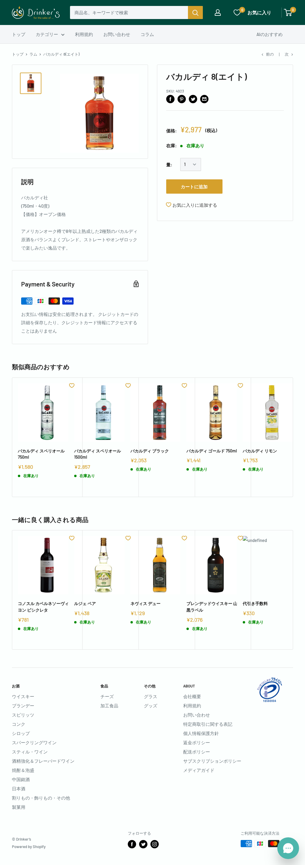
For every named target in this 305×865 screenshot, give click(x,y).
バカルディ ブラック (149, 450)
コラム (147, 34)
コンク (18, 724)
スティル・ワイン (30, 751)
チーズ (107, 696)
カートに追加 (194, 186)
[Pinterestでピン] (182, 98)
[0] (288, 12)
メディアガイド (198, 770)
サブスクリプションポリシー (212, 761)
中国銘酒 (21, 779)
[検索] (195, 12)
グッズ (150, 705)
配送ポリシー (196, 751)
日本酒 (18, 788)
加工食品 (109, 705)
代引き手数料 (255, 603)
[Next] (293, 437)
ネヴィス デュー (145, 603)
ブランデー (23, 705)
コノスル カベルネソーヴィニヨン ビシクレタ (45, 606)
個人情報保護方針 (201, 733)
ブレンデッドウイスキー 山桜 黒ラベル (214, 606)
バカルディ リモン (260, 450)
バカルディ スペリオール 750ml (41, 454)
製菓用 (18, 807)
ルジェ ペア (85, 603)
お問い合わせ (116, 34)
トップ (18, 34)
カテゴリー (47, 34)
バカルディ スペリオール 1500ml (97, 454)
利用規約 (84, 34)
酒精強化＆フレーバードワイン (43, 761)
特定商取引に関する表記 (207, 724)
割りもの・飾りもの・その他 (41, 797)
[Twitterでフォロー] (143, 844)
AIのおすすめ (269, 34)
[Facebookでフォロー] (132, 844)
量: (169, 164)
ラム (33, 54)
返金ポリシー (196, 742)
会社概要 (192, 696)
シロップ (21, 733)
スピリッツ (23, 714)
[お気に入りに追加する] (72, 385)
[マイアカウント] (218, 12)
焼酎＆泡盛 (23, 770)
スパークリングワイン (34, 742)
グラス (150, 696)
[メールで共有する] (204, 98)
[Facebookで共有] (170, 98)
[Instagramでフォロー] (154, 844)
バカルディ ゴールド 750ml (211, 450)
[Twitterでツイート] (193, 98)
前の (270, 54)
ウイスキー (23, 696)
